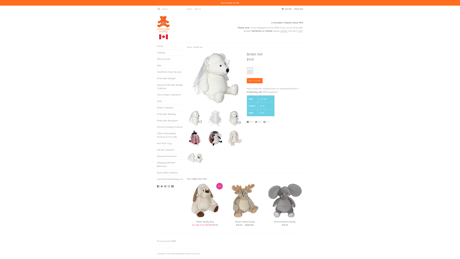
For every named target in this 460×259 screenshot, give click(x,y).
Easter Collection (165, 107)
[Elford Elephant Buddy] (285, 200)
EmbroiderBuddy (177, 254)
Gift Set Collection (165, 149)
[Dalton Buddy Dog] (205, 200)
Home (160, 46)
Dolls (159, 101)
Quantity (250, 68)
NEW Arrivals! (163, 59)
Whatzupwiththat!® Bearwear (166, 164)
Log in (189, 9)
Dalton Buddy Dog (205, 221)
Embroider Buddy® (166, 78)
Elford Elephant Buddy (285, 221)
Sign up (198, 9)
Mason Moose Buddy (245, 221)
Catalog (161, 52)
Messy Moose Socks (167, 156)
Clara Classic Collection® (169, 94)
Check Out (298, 9)
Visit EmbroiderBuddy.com (170, 179)
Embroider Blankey (166, 114)
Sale (159, 65)
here (300, 31)
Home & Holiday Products (170, 127)
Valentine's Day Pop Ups (169, 72)
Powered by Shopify (192, 254)
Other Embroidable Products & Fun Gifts (167, 135)
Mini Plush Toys (164, 143)
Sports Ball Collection (167, 172)
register (284, 31)
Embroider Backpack (167, 120)
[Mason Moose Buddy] (245, 200)
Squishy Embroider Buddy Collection (170, 86)
